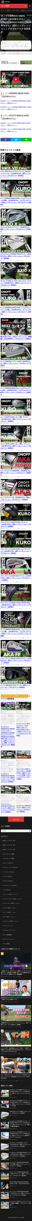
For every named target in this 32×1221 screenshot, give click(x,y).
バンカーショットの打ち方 (10, 885)
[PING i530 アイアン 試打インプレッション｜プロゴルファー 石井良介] (5, 1115)
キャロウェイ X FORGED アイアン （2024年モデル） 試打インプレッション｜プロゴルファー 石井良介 (20, 1144)
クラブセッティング (8, 925)
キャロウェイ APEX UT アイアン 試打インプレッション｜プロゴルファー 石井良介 (23, 808)
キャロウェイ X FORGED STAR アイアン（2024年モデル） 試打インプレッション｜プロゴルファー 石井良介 (15, 256)
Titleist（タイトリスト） (23, 762)
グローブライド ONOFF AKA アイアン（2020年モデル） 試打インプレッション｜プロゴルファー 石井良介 (15, 578)
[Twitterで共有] (16, 139)
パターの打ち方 (7, 890)
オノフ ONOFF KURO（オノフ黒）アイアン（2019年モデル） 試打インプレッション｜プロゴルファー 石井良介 (15, 419)
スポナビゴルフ (25, 763)
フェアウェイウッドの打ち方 (10, 867)
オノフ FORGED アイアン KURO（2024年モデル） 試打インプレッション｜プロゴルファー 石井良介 (15, 363)
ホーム (2, 10)
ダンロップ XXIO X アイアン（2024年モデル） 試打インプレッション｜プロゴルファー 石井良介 (15, 229)
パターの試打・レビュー (9, 916)
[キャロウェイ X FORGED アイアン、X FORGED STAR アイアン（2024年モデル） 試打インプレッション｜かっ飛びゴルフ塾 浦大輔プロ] (5, 1124)
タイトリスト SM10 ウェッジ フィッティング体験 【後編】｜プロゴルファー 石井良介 (20, 1203)
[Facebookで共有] (5, 139)
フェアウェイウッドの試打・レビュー (21, 177)
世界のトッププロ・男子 (13, 10)
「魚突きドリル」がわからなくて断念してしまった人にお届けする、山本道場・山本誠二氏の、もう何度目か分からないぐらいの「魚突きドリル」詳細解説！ (16, 972)
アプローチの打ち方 (8, 881)
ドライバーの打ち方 (8, 863)
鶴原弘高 (10, 715)
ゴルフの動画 (20, 1217)
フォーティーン (7, 798)
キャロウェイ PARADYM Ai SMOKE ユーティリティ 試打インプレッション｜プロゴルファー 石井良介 (8, 777)
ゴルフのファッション (8, 939)
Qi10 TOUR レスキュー (22, 721)
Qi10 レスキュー (26, 718)
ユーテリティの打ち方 (8, 872)
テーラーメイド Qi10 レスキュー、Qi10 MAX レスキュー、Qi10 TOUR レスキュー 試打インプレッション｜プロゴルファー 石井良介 (23, 729)
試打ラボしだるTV (9, 45)
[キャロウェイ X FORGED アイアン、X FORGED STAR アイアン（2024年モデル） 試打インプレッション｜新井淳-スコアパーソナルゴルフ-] (5, 1135)
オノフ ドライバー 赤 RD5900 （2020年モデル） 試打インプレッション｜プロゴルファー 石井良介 (16, 473)
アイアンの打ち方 (7, 876)
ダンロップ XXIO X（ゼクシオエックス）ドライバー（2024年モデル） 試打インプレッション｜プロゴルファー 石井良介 (15, 283)
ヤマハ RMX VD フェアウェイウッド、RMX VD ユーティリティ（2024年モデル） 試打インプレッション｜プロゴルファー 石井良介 (15, 173)
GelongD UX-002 (5, 801)
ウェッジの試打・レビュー (10, 912)
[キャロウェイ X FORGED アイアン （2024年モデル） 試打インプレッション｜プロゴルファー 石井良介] (5, 1146)
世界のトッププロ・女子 (9, 845)
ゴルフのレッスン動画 (8, 858)
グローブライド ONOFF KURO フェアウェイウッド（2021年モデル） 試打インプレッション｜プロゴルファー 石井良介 (15, 551)
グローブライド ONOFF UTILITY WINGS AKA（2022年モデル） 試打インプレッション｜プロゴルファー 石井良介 (15, 605)
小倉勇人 (18, 763)
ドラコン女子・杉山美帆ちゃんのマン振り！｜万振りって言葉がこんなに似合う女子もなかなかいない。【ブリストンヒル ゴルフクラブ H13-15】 (16, 1050)
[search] (29, 831)
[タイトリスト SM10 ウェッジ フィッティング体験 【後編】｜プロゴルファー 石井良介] (5, 1205)
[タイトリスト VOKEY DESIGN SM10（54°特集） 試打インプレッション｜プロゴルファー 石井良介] (5, 1166)
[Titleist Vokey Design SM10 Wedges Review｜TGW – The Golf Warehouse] (5, 1185)
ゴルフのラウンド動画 (8, 854)
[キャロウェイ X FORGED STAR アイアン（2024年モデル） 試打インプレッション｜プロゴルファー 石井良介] (5, 1156)
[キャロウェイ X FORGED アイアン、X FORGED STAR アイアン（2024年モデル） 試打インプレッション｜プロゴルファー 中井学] (5, 1104)
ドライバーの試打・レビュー (19, 286)
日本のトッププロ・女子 (9, 849)
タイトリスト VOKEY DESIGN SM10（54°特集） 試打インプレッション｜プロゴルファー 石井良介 (20, 1164)
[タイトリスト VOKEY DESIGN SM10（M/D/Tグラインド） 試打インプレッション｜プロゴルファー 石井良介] (5, 1175)
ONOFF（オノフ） (7, 43)
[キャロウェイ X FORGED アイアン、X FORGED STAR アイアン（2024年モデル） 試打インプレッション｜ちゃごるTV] (5, 1093)
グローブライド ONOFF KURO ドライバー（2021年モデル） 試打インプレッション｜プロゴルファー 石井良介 (15, 524)
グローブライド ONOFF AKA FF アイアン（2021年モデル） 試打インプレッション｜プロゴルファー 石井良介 (15, 660)
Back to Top (16, 819)
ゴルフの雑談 (6, 943)
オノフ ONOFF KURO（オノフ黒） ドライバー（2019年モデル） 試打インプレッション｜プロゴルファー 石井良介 (15, 446)
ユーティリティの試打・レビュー (19, 41)
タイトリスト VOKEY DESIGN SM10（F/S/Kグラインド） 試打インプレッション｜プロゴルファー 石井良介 (20, 1193)
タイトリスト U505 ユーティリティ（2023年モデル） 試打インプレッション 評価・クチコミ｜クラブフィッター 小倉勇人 (23, 774)
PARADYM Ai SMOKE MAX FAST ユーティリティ (8, 723)
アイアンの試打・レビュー (17, 233)
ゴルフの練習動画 (7, 934)
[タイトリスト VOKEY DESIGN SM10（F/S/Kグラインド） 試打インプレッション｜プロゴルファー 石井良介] (5, 1195)
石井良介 (22, 716)
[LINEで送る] (26, 139)
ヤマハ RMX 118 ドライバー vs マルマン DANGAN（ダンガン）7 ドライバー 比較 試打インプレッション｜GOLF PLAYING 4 (16, 1076)
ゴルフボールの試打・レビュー (11, 921)
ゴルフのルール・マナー (9, 930)
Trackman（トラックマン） (19, 43)
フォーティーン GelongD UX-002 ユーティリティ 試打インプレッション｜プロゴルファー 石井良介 (8, 808)
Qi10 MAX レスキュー (22, 719)
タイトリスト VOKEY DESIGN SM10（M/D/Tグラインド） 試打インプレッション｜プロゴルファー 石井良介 (20, 1174)
